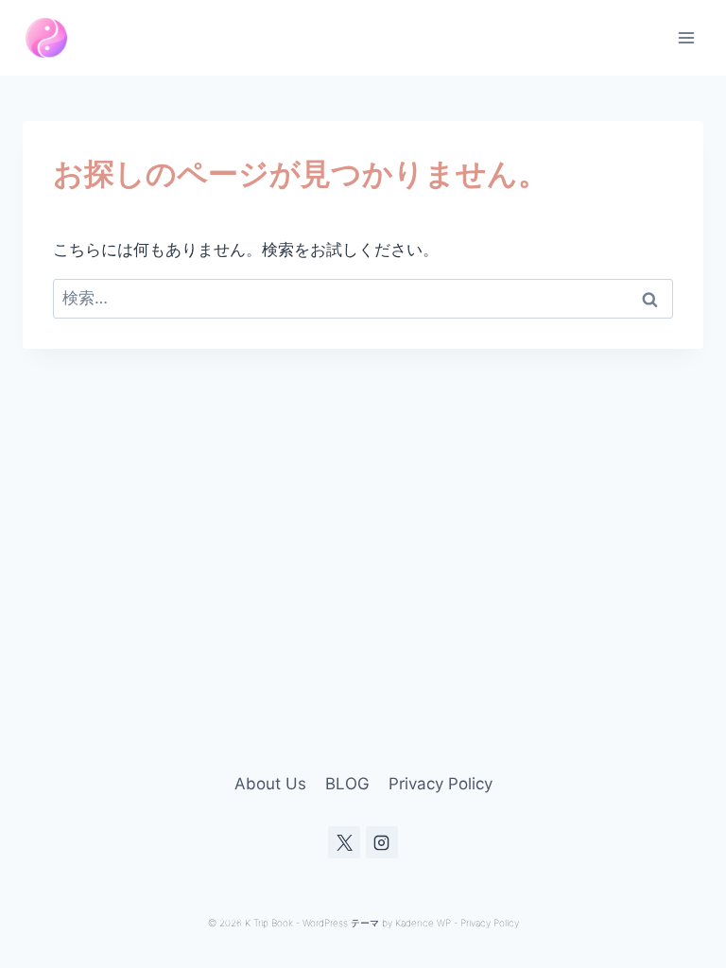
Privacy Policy (441, 783)
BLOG (347, 783)
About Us (270, 783)
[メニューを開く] (685, 37)
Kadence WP (423, 922)
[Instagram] (382, 842)
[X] (344, 842)
